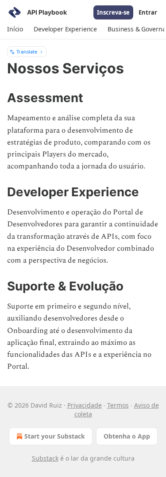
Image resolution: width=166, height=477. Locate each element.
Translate (26, 51)
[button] (15, 29)
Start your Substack (54, 436)
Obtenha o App (127, 436)
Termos (118, 405)
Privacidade (84, 405)
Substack (45, 458)
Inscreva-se (113, 12)
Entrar (148, 12)
